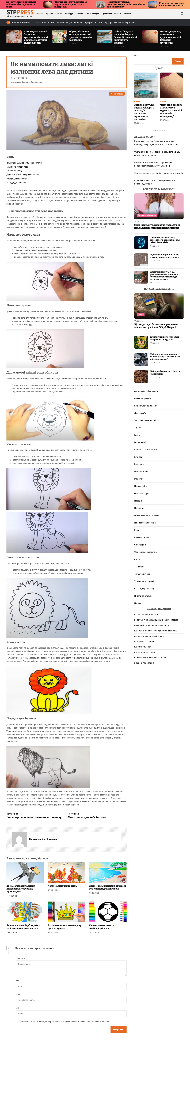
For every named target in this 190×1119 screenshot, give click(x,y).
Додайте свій (48, 948)
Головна (40, 14)
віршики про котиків (144, 663)
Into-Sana (78, 22)
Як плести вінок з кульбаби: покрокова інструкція (158, 173)
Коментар (20, 958)
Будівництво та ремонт (145, 406)
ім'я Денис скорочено (144, 641)
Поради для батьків (16, 183)
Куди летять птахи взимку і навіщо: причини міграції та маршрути (129, 4)
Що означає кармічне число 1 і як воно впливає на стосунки (165, 255)
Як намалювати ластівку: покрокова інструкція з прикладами (20, 888)
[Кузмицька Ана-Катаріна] (19, 839)
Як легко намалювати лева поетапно (24, 163)
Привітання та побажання (146, 515)
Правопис (139, 508)
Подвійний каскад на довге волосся (151, 625)
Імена (137, 435)
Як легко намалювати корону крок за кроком (64, 927)
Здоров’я (138, 428)
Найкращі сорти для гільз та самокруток (165, 372)
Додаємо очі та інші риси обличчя (23, 175)
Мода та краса (141, 471)
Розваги (117, 14)
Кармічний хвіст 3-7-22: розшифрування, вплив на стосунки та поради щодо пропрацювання (164, 276)
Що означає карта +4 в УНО (147, 614)
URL (18, 1008)
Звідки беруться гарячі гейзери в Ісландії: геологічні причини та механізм (125, 37)
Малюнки (139, 464)
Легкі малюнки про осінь (62, 885)
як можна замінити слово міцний (150, 657)
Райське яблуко (64, 22)
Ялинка (51, 22)
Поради (80, 14)
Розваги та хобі (141, 537)
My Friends (130, 22)
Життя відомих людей (145, 420)
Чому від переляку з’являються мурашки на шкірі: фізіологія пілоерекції (23, 4)
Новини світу (140, 486)
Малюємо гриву (14, 171)
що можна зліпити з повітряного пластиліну (155, 631)
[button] (137, 95)
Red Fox (98, 22)
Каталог (58, 14)
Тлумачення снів (142, 574)
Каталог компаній (21, 22)
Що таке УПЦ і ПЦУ (142, 647)
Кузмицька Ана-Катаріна (43, 839)
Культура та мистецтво (145, 449)
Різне (136, 530)
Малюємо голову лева (17, 167)
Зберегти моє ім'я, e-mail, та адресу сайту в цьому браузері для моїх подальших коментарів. (65, 1021)
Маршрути (69, 14)
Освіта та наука (92, 14)
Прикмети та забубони (145, 523)
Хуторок (89, 22)
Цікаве (137, 101)
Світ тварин (140, 545)
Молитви (138, 479)
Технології (139, 567)
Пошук (137, 55)
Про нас (49, 14)
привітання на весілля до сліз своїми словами (156, 620)
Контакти (128, 14)
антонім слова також (144, 652)
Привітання (107, 14)
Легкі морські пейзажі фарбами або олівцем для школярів (107, 887)
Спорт (137, 559)
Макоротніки (40, 22)
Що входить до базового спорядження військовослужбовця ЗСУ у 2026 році (156, 326)
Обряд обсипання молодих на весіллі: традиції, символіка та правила (80, 35)
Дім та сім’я (140, 413)
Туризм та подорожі (144, 581)
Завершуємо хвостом (17, 179)
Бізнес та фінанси (142, 398)
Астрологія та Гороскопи (147, 215)
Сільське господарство (145, 552)
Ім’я (17, 980)
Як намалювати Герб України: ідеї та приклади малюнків (23, 927)
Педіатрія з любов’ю (114, 22)
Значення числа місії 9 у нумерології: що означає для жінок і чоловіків (165, 240)
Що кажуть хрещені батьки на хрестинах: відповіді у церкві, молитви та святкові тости (36, 37)
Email (18, 994)
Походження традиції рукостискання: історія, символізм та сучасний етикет (78, 4)
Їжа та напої (140, 442)
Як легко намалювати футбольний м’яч (101, 927)
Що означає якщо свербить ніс (149, 636)
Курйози (138, 457)
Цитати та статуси (143, 596)
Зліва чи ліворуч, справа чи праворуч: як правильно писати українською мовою (157, 226)
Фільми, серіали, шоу (144, 588)
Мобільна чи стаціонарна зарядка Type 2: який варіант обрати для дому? (165, 356)
